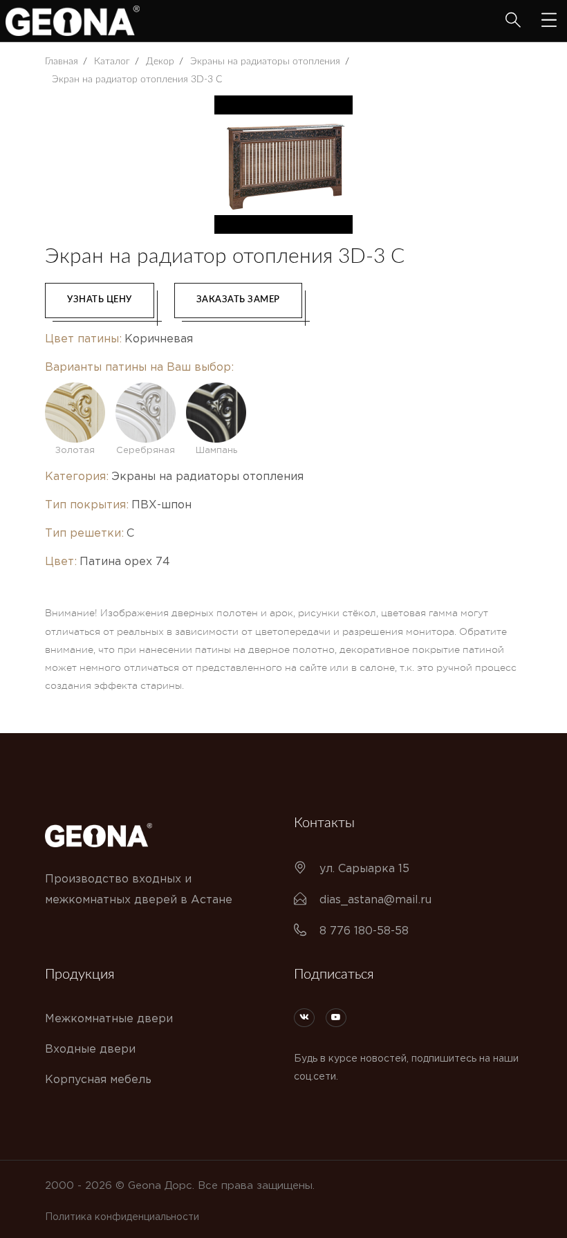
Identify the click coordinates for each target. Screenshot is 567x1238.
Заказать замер (238, 299)
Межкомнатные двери (109, 1019)
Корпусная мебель (98, 1080)
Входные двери (90, 1049)
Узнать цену (99, 299)
